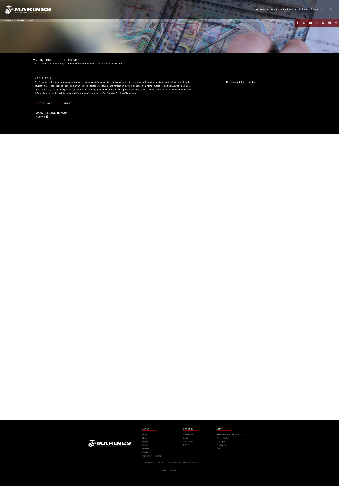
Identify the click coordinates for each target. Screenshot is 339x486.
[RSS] (336, 23)
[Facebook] (298, 23)
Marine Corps (109, 443)
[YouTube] (310, 23)
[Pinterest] (329, 23)
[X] (304, 23)
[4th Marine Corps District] (28, 9)
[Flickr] (323, 23)
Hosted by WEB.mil (168, 470)
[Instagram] (317, 23)
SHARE (67, 103)
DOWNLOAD (45, 103)
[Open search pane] (331, 9)
